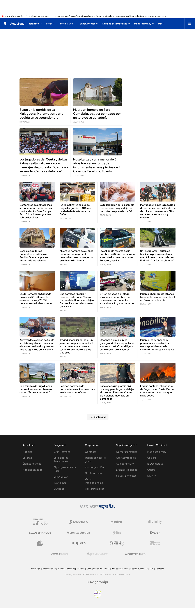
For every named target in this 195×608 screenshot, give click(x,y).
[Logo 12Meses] (155, 543)
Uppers (151, 457)
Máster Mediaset (94, 488)
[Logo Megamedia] (99, 582)
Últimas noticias (32, 463)
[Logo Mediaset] (97, 508)
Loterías (27, 457)
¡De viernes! (60, 482)
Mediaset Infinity (156, 451)
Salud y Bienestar (126, 475)
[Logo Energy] (155, 532)
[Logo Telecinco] (78, 522)
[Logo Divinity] (155, 522)
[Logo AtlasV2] (59, 554)
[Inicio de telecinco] (5, 23)
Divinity (151, 475)
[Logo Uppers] (78, 543)
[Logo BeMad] (40, 543)
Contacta (90, 451)
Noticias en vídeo (33, 469)
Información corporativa (53, 569)
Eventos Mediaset (126, 469)
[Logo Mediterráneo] (135, 554)
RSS (151, 569)
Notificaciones (93, 473)
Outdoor (59, 488)
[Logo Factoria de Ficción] (78, 532)
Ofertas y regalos (126, 457)
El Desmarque (155, 463)
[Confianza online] (97, 596)
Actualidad (17, 23)
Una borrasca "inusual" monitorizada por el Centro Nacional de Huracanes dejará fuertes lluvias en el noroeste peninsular (111, 16)
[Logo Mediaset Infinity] (40, 522)
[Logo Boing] (117, 532)
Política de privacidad (75, 569)
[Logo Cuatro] (117, 522)
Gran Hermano (62, 451)
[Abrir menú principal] (189, 23)
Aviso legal (35, 569)
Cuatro (151, 469)
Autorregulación (94, 467)
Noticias (27, 451)
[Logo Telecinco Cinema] (117, 543)
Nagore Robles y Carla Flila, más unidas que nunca (27, 16)
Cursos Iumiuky (125, 463)
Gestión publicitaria (139, 569)
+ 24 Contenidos (97, 416)
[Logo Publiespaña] (97, 554)
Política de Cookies (120, 569)
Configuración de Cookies (98, 569)
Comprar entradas (126, 451)
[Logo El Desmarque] (40, 533)
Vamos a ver (60, 476)
